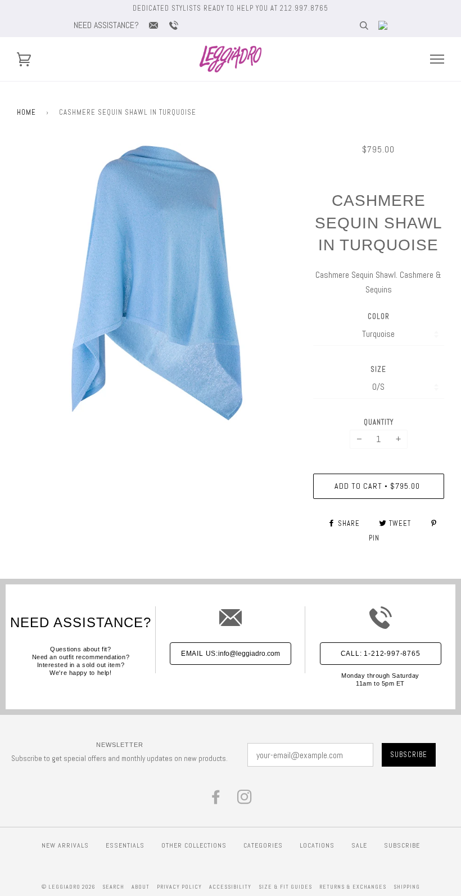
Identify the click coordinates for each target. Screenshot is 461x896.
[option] (156, 283)
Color (379, 316)
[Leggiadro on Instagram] (244, 800)
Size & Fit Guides (285, 886)
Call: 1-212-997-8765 (381, 654)
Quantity (379, 422)
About (141, 886)
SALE (359, 845)
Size (378, 369)
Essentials (125, 845)
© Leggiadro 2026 (68, 886)
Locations (317, 845)
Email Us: (230, 654)
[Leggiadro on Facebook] (216, 800)
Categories (263, 845)
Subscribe (402, 845)
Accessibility (230, 886)
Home (26, 112)
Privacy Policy (179, 886)
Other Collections (194, 845)
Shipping (407, 886)
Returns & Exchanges (352, 886)
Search (113, 886)
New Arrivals (65, 845)
